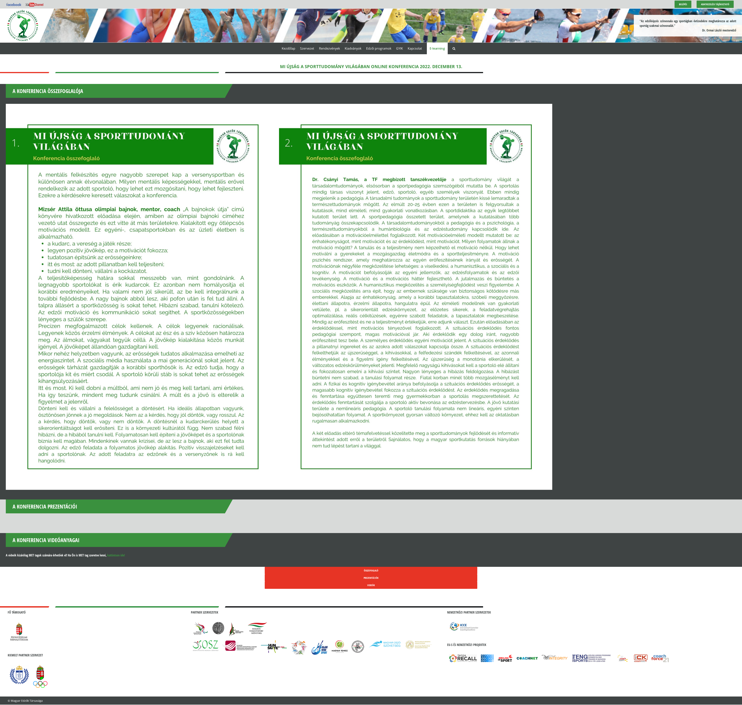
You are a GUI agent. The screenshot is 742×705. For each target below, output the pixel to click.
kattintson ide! (116, 555)
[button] (454, 48)
